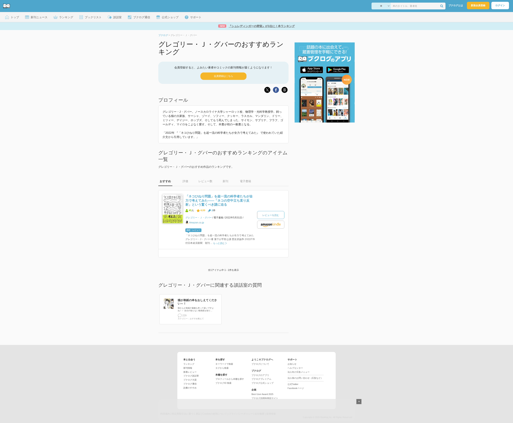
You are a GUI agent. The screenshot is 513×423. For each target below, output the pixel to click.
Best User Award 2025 (262, 394)
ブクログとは (455, 5)
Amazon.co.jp (196, 222)
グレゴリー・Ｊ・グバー (198, 217)
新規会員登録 (478, 5)
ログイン (500, 5)
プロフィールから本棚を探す (229, 379)
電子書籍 (245, 181)
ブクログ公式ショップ (262, 383)
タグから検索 (222, 368)
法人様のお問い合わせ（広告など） (305, 378)
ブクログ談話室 (191, 376)
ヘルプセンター (295, 368)
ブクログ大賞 (190, 380)
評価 (185, 181)
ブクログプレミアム (261, 379)
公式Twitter (293, 384)
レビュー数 (205, 181)
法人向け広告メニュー (299, 372)
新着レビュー (190, 372)
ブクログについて (260, 364)
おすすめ (165, 181)
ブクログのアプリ (260, 375)
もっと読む (219, 243)
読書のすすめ (190, 388)
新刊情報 (187, 368)
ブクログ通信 (190, 384)
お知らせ (292, 364)
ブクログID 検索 (223, 383)
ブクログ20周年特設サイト (264, 398)
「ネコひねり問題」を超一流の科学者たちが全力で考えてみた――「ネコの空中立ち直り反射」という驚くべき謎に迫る (219, 200)
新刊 (225, 181)
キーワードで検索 (224, 364)
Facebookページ (296, 388)
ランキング (188, 364)
